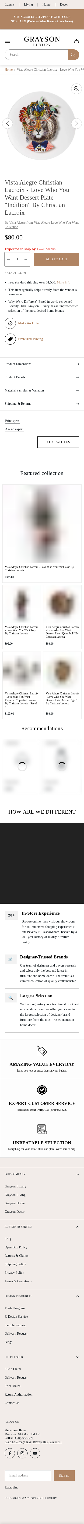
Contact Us (12, 1403)
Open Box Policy (16, 1247)
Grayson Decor (14, 1211)
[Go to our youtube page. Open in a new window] (35, 1453)
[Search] (73, 54)
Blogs (8, 1342)
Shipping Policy (15, 1264)
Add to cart (56, 259)
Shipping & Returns (18, 403)
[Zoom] (76, 89)
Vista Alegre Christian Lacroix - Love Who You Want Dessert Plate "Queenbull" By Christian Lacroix (62, 631)
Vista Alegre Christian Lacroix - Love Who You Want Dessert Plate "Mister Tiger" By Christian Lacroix (62, 698)
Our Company (15, 1174)
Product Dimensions (18, 364)
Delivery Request (16, 1333)
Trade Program (15, 1308)
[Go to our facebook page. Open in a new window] (10, 1453)
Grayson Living (15, 1195)
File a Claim (13, 1369)
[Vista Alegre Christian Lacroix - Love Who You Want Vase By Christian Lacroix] (42, 524)
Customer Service (18, 1226)
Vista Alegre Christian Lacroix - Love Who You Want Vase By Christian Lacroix (39, 568)
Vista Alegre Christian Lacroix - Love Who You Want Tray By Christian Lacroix (21, 630)
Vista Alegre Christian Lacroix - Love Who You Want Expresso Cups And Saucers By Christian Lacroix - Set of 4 (21, 700)
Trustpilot (11, 1487)
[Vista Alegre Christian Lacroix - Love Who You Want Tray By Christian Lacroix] (22, 604)
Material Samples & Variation (24, 390)
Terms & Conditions (18, 1281)
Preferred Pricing (30, 339)
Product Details (15, 377)
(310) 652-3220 (24, 1438)
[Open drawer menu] (7, 41)
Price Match (13, 1386)
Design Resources (18, 1296)
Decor (64, 4)
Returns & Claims (16, 1255)
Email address (18, 1475)
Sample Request (15, 1325)
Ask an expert (14, 429)
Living (28, 4)
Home (46, 4)
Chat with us (58, 442)
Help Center (14, 1357)
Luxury (9, 4)
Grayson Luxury (15, 1186)
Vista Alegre (17, 222)
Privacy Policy (14, 1272)
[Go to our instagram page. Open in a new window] (22, 1453)
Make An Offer (29, 323)
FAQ (8, 1239)
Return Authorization (18, 1394)
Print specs (12, 421)
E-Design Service (16, 1316)
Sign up (64, 1475)
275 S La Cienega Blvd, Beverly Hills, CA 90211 (33, 1442)
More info (63, 282)
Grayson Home (14, 1203)
